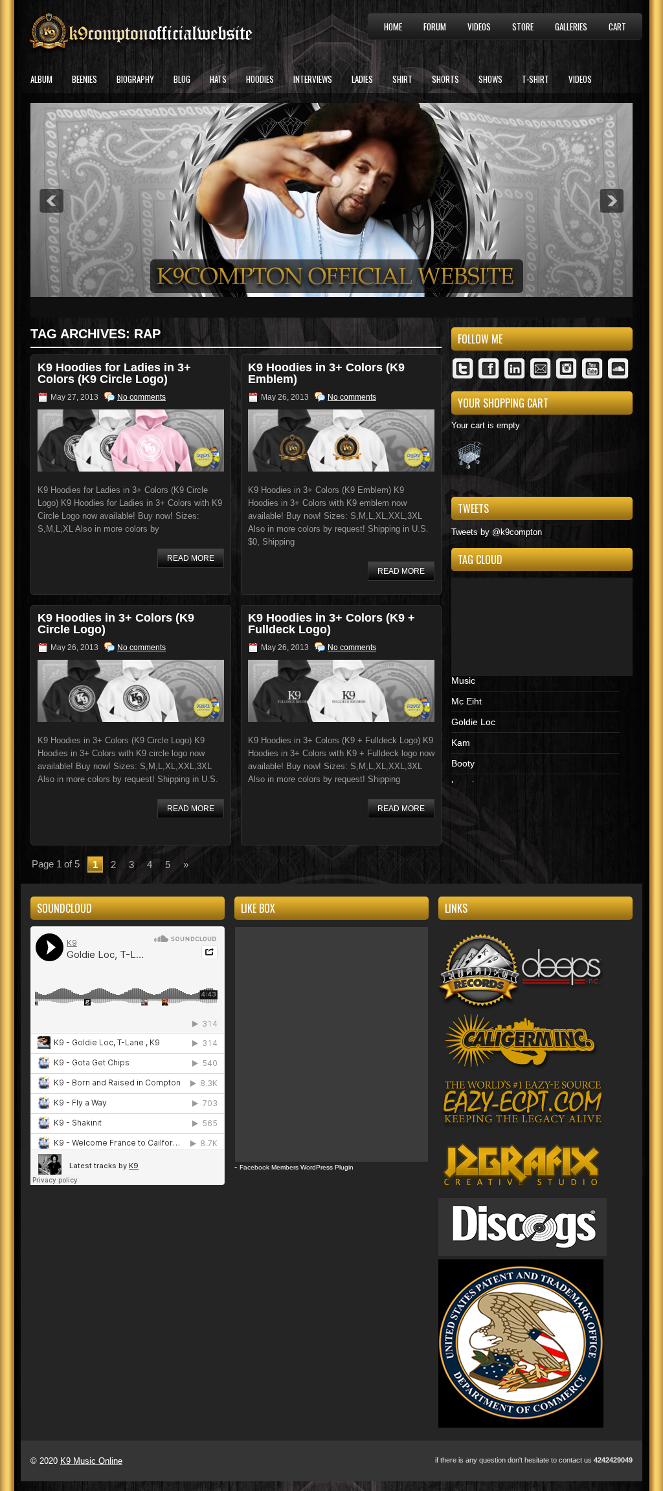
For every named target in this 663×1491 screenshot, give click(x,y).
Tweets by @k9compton (496, 532)
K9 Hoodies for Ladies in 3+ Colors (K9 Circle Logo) (114, 373)
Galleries (571, 26)
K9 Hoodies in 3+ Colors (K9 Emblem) (326, 373)
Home (393, 26)
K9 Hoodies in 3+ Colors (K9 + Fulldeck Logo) (331, 623)
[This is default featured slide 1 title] (331, 294)
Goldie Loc (473, 722)
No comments (141, 397)
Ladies (362, 78)
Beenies (84, 78)
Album (41, 78)
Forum (434, 26)
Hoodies (260, 78)
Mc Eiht (466, 701)
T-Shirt (535, 78)
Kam (460, 742)
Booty (463, 763)
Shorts (445, 78)
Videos (479, 26)
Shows (490, 78)
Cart (617, 26)
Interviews (312, 78)
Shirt (402, 78)
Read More (190, 558)
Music (463, 680)
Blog (182, 78)
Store (523, 26)
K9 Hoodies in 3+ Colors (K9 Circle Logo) (116, 623)
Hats (218, 78)
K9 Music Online (91, 1461)
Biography (135, 78)
